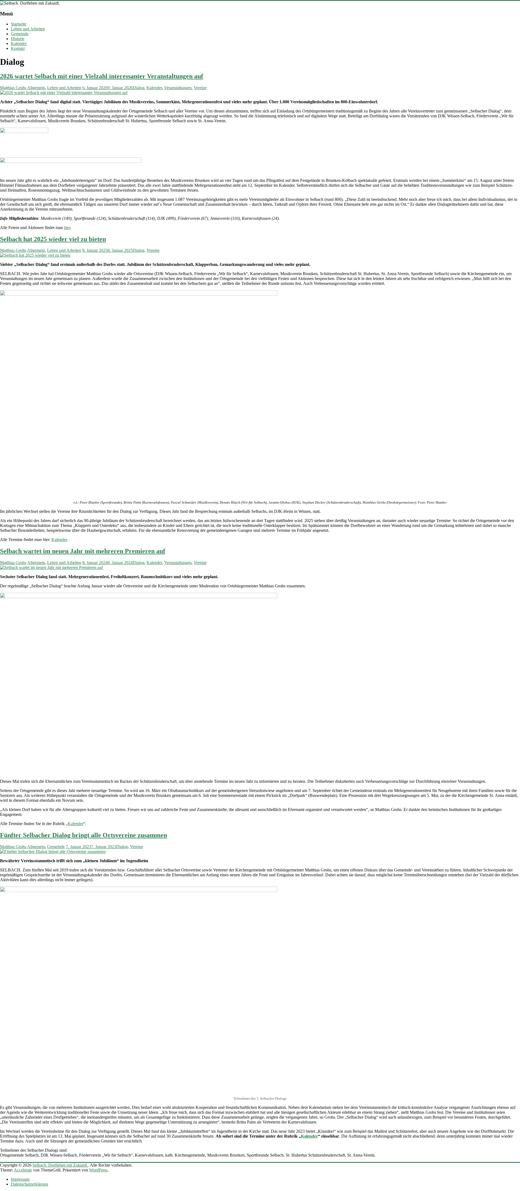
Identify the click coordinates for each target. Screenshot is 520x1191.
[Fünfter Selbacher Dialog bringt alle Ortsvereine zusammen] (53, 851)
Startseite (18, 24)
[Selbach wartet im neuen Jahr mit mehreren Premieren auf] (51, 567)
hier (67, 227)
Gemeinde (19, 33)
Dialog (138, 87)
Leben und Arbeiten (28, 29)
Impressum (20, 1179)
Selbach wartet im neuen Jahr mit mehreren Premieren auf (82, 551)
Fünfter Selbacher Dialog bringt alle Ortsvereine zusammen (83, 835)
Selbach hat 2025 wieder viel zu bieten (53, 239)
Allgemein (36, 87)
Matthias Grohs (13, 87)
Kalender (19, 43)
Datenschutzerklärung (29, 1184)
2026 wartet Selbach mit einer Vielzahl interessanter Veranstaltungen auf (101, 76)
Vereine (200, 87)
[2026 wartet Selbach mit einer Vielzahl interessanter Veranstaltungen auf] (64, 92)
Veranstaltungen (177, 87)
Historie (17, 38)
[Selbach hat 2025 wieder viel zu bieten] (35, 255)
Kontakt (18, 48)
